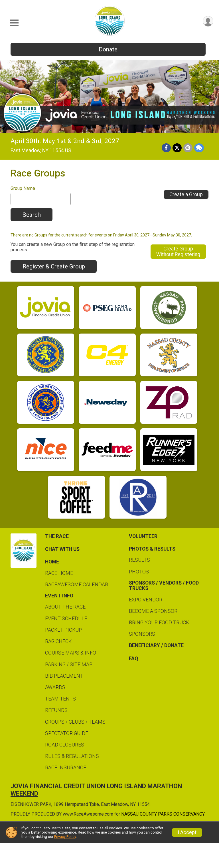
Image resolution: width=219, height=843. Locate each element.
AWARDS (55, 687)
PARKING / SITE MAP (68, 664)
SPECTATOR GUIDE (66, 733)
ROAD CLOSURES (64, 745)
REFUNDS (56, 710)
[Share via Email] (187, 147)
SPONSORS (142, 634)
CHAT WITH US (62, 549)
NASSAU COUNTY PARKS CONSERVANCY (163, 814)
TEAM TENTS (60, 699)
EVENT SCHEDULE (66, 618)
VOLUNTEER (143, 536)
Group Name (23, 188)
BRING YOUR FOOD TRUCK (159, 622)
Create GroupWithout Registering (178, 251)
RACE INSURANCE (65, 767)
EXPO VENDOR (145, 600)
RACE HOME (59, 573)
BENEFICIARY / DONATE (156, 645)
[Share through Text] (199, 147)
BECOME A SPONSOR (153, 611)
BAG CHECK (58, 641)
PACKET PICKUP (63, 630)
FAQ (133, 658)
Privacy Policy (65, 836)
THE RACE (57, 536)
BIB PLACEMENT (64, 676)
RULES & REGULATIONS (72, 756)
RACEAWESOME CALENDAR (76, 584)
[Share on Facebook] (166, 147)
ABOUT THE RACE (65, 607)
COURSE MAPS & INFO (70, 653)
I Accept (187, 832)
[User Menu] (208, 21)
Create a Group (186, 194)
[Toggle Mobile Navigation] (14, 23)
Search (32, 214)
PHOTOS (139, 572)
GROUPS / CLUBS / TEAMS (75, 722)
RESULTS (139, 560)
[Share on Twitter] (177, 147)
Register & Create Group (54, 266)
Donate (108, 49)
